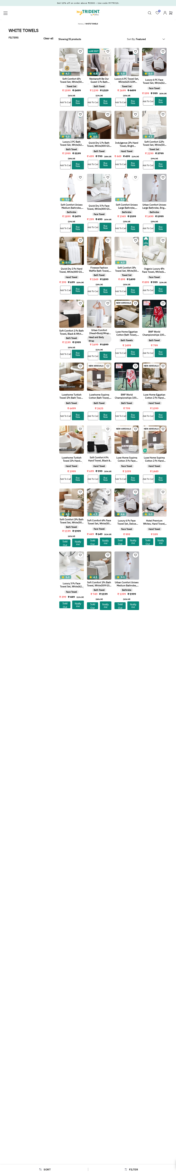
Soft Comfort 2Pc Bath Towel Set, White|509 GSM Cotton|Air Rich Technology (72, 521)
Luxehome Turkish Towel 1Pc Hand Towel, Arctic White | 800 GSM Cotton (71, 459)
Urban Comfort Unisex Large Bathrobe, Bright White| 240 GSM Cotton (154, 206)
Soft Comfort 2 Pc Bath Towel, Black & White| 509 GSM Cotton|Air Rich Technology (71, 332)
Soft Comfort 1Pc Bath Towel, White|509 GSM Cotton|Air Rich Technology (99, 584)
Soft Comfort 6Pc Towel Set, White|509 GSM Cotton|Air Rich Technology (71, 80)
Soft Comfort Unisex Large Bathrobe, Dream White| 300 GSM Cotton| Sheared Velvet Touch (126, 206)
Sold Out (64, 543)
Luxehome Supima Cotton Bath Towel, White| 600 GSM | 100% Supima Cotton (99, 396)
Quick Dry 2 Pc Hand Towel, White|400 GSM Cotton (71, 270)
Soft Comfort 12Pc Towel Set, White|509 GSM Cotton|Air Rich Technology (154, 143)
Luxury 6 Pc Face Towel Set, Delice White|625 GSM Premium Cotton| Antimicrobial (126, 522)
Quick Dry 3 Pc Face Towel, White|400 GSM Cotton (99, 207)
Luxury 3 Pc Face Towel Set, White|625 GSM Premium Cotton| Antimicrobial (72, 585)
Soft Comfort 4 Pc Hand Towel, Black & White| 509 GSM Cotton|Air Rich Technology (99, 459)
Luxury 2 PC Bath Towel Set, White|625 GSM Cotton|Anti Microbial (71, 143)
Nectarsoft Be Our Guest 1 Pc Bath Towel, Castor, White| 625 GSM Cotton (99, 80)
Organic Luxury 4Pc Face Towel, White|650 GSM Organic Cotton (154, 270)
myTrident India (88, 12)
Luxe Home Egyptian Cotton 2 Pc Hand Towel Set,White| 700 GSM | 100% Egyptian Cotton (154, 396)
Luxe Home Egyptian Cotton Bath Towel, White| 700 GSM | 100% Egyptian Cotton (127, 333)
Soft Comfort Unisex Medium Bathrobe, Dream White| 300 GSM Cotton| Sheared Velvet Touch (71, 206)
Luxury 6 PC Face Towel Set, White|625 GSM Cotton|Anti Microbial (154, 81)
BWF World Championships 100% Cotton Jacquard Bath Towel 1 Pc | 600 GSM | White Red (127, 396)
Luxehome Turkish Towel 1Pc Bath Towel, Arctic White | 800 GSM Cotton (71, 396)
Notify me (78, 543)
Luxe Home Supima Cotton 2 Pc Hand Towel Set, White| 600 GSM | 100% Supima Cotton (154, 459)
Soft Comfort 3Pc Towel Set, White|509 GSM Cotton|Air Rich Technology (126, 269)
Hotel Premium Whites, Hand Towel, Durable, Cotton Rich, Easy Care (154, 522)
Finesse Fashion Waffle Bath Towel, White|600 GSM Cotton (99, 269)
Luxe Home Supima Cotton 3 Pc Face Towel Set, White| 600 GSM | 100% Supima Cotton (127, 459)
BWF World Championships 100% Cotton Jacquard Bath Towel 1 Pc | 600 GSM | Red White (154, 333)
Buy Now (78, 102)
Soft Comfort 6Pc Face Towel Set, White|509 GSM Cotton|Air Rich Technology (99, 522)
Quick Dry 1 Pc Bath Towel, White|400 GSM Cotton (99, 144)
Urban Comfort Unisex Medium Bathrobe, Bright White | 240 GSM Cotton (127, 584)
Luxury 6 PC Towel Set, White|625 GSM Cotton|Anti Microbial (126, 80)
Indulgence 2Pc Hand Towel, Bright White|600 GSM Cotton (126, 144)
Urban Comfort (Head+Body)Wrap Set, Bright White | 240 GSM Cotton (99, 332)
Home (80, 24)
